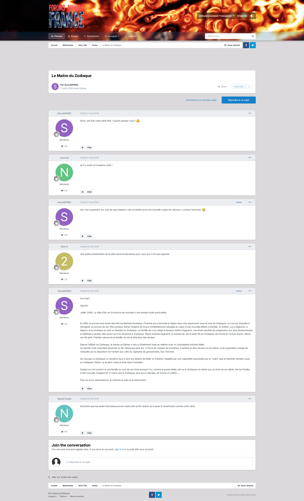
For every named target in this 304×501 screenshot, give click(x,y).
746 (65, 431)
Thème (62, 496)
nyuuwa (64, 157)
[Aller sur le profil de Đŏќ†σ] (64, 261)
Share (223, 86)
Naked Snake (64, 398)
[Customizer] (252, 16)
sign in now (120, 449)
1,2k (65, 279)
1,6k (65, 146)
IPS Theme (53, 493)
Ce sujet (242, 36)
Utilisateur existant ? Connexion (216, 16)
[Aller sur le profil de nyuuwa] (64, 172)
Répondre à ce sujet (238, 100)
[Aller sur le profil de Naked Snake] (64, 413)
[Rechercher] (253, 36)
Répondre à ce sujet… (80, 462)
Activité (132, 36)
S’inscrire (242, 16)
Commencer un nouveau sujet (201, 100)
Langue (51, 496)
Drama (82, 88)
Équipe (74, 36)
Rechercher (93, 36)
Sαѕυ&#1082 (71, 84)
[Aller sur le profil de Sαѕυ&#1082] (55, 86)
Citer (89, 147)
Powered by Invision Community (241, 495)
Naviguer (112, 36)
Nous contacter (77, 496)
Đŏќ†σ (64, 246)
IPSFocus (65, 493)
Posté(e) (89, 113)
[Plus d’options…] (250, 113)
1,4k (65, 190)
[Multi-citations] (82, 147)
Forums (58, 36)
